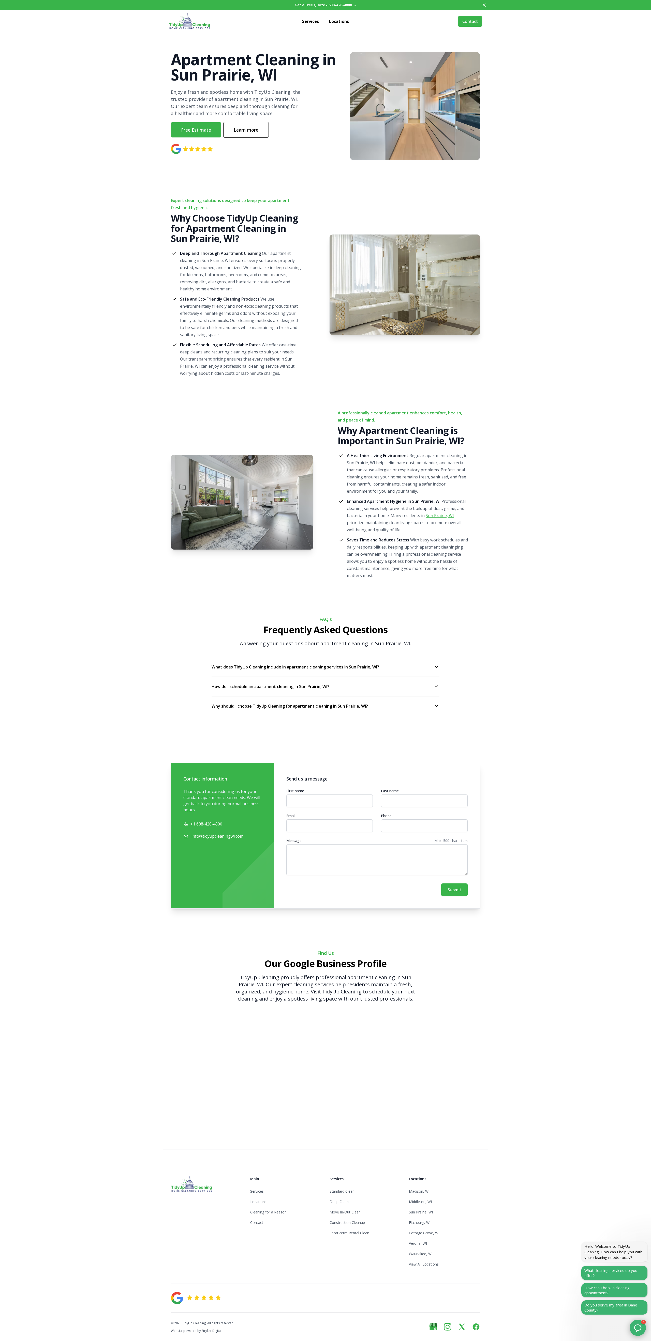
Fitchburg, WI (420, 1222)
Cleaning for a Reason (268, 1212)
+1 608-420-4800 (206, 824)
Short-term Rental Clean (349, 1232)
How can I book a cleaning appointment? (607, 1290)
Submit (454, 890)
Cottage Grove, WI (424, 1232)
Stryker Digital (211, 1331)
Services (310, 21)
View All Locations (424, 1264)
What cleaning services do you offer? (610, 1273)
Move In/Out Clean (345, 1212)
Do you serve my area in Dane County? (610, 1307)
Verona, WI (418, 1243)
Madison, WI (419, 1191)
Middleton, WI (420, 1201)
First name (295, 790)
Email (290, 815)
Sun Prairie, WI (440, 515)
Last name (390, 790)
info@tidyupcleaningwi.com (217, 836)
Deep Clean (339, 1201)
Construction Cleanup (347, 1222)
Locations (339, 21)
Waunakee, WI (421, 1253)
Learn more (246, 130)
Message (294, 840)
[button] (638, 1328)
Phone (386, 815)
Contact (470, 21)
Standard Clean (342, 1191)
